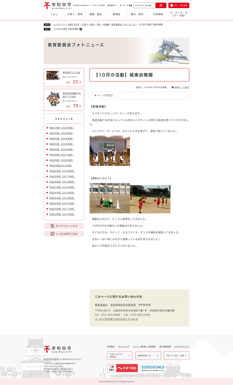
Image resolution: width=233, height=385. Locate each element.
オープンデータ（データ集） (179, 14)
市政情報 (158, 14)
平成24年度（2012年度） (62, 203)
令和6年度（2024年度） (61, 139)
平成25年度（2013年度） (62, 198)
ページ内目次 (105, 95)
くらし (54, 14)
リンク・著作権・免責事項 (144, 346)
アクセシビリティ (181, 346)
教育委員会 (101, 305)
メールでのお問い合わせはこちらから (116, 319)
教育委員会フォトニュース (123, 25)
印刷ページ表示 (181, 87)
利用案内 (111, 346)
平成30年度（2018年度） (62, 171)
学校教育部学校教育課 (123, 305)
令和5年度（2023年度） (61, 144)
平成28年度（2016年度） (62, 182)
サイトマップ (123, 346)
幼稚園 (106, 25)
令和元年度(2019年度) (60, 166)
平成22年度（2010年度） (62, 214)
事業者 (116, 14)
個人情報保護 (165, 346)
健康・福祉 (95, 14)
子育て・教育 (75, 14)
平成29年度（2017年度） (62, 176)
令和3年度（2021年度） (61, 155)
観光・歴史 (137, 14)
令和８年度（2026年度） (62, 128)
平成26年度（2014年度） (62, 193)
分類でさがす (73, 25)
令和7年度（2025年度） (61, 133)
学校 (99, 25)
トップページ (59, 25)
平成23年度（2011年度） (62, 209)
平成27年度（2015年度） (62, 187)
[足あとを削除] (80, 29)
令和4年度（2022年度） (61, 149)
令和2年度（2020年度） (61, 160)
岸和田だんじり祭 (71, 72)
